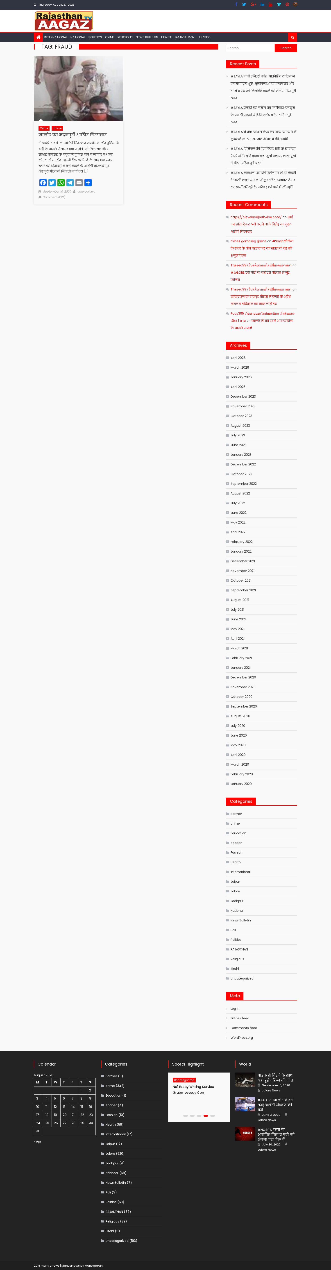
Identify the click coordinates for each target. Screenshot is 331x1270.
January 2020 (241, 784)
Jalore (57, 128)
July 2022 (238, 503)
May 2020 (238, 745)
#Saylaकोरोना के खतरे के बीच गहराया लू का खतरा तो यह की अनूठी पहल (262, 248)
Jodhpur (237, 901)
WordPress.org (242, 1037)
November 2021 (242, 571)
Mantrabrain (94, 1265)
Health (166, 37)
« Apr (37, 1141)
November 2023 (243, 406)
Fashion (237, 852)
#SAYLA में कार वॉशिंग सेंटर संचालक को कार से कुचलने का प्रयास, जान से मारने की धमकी (263, 135)
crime (109, 37)
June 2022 (239, 512)
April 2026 (238, 358)
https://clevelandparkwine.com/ (256, 217)
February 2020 (242, 774)
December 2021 (243, 561)
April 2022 (238, 532)
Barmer (236, 814)
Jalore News (86, 191)
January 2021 (241, 667)
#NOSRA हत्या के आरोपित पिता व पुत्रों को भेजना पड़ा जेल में (276, 1134)
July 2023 (238, 435)
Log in (235, 1008)
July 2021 (237, 609)
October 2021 (241, 580)
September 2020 (244, 706)
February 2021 (241, 658)
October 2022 (241, 474)
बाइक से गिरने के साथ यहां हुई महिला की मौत (275, 1078)
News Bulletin (147, 37)
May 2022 (238, 522)
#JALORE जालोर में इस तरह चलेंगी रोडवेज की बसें (275, 1105)
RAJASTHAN (184, 37)
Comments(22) (54, 197)
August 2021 (240, 600)
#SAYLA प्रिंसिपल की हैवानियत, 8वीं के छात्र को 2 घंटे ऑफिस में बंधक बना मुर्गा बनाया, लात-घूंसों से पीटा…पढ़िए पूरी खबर (263, 155)
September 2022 (244, 483)
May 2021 (238, 629)
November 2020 (243, 687)
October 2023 (241, 416)
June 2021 (238, 619)
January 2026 (241, 377)
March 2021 (239, 648)
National (77, 37)
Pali (233, 930)
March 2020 (240, 764)
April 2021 (238, 638)
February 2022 (242, 542)
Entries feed (240, 1018)
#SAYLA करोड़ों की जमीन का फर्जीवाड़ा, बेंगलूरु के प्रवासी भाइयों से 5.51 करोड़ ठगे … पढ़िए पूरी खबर (263, 114)
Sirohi (235, 968)
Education (238, 833)
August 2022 (240, 493)
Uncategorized (242, 978)
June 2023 (239, 445)
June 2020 (239, 735)
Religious (125, 37)
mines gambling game (248, 241)
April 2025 (238, 387)
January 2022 (241, 551)
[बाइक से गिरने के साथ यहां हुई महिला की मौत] (245, 1080)
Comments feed (244, 1028)
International (55, 37)
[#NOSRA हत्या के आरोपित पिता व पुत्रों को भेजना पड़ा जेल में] (245, 1134)
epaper (236, 843)
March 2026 (240, 367)
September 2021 (243, 590)
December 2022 (243, 464)
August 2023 (240, 425)
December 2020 (243, 677)
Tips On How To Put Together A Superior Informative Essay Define (196, 1092)
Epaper (204, 37)
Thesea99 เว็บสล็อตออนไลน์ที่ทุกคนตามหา (261, 265)
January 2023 (241, 454)
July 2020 (238, 725)
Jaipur (235, 881)
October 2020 (241, 696)
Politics (95, 37)
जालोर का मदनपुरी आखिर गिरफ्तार (73, 135)
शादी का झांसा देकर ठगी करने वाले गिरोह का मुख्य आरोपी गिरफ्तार (262, 224)
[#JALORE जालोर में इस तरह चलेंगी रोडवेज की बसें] (245, 1104)
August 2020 (240, 716)
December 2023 (243, 396)
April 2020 (238, 755)
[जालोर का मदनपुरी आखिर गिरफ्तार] (78, 88)
